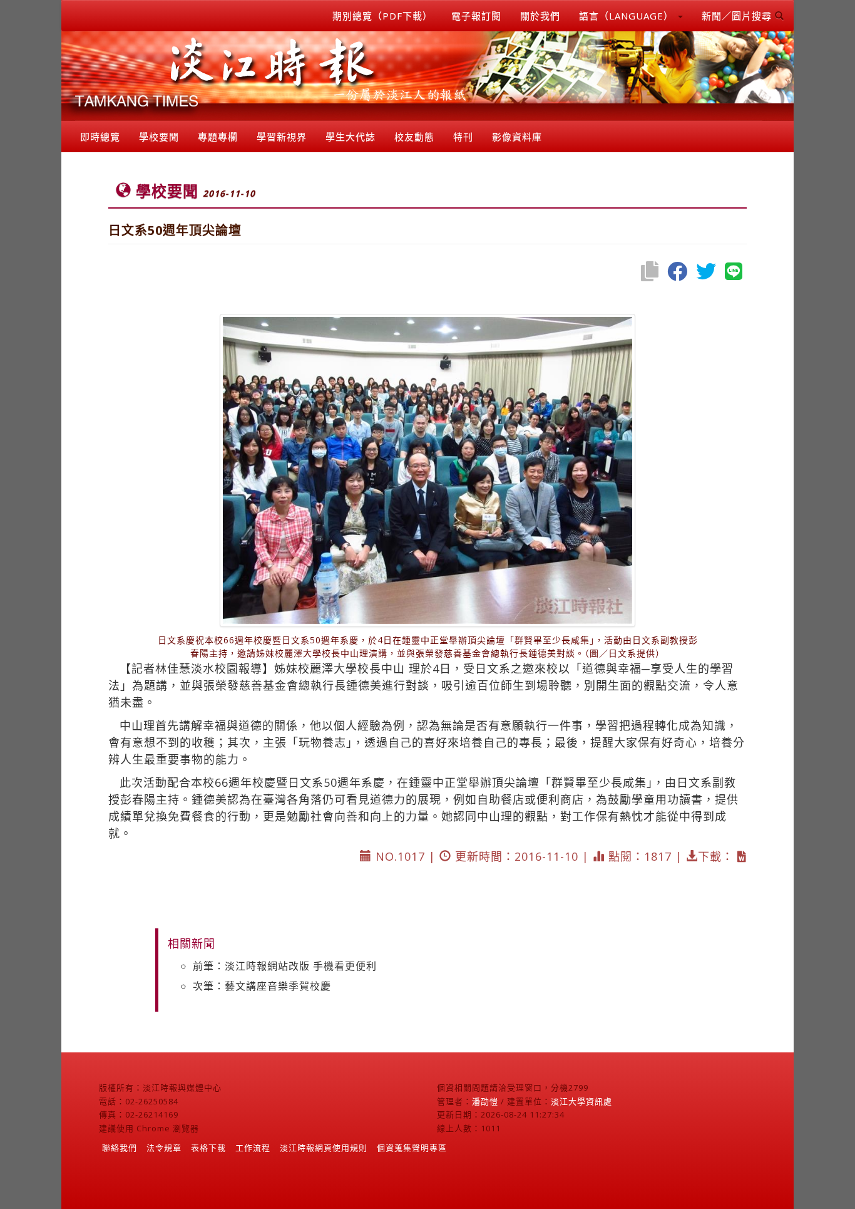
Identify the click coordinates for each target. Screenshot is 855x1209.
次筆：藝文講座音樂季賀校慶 (262, 986)
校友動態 (414, 136)
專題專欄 (218, 136)
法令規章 (164, 1147)
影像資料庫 (517, 136)
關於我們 (540, 15)
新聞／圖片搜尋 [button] (738, 15)
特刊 (463, 136)
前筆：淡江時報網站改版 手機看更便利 (285, 966)
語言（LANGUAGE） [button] (628, 15)
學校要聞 (159, 136)
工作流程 (252, 1147)
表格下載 (208, 1147)
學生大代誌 (350, 136)
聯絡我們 (119, 1147)
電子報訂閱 (476, 15)
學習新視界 (282, 136)
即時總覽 (100, 136)
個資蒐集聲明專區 (412, 1147)
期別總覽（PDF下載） (382, 15)
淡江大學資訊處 (581, 1101)
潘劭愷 (485, 1101)
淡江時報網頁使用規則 (323, 1147)
